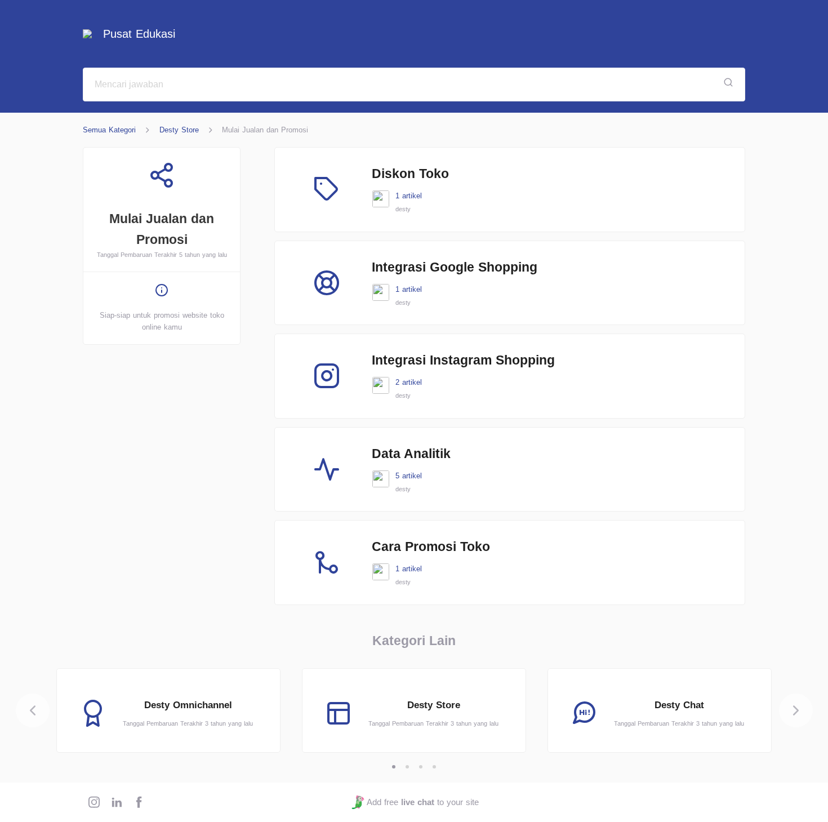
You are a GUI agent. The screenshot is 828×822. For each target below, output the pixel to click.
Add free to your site (422, 802)
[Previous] (33, 710)
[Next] (796, 710)
